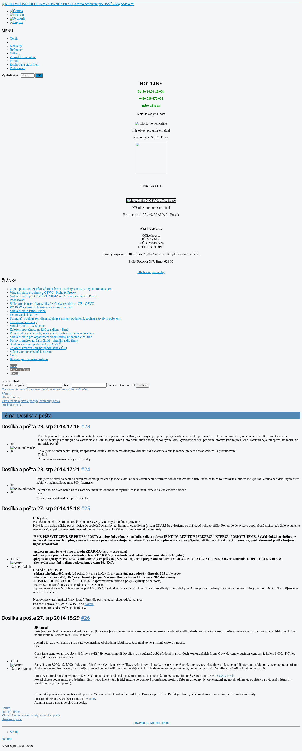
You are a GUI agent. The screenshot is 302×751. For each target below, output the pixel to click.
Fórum (14, 60)
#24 (85, 469)
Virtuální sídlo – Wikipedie (27, 326)
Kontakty (16, 46)
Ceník (14, 38)
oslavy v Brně (225, 675)
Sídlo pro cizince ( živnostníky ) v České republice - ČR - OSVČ (52, 303)
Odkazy (15, 53)
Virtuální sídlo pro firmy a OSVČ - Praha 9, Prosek (43, 292)
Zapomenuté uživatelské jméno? (49, 389)
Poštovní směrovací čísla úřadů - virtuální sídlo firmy (44, 340)
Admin (89, 604)
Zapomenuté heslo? (15, 389)
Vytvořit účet (79, 389)
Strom (14, 732)
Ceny (13, 355)
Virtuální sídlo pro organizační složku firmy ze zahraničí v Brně (51, 337)
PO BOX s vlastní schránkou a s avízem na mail (41, 307)
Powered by (141, 722)
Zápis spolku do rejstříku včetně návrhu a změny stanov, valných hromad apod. (61, 289)
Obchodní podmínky (151, 272)
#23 (85, 426)
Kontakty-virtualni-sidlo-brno (29, 359)
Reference (16, 49)
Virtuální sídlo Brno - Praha (28, 311)
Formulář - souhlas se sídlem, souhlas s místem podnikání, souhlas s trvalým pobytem (65, 318)
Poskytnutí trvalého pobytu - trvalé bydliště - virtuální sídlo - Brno (52, 333)
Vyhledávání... (11, 75)
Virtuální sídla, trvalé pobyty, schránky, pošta (31, 401)
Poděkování (17, 68)
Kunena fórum (159, 722)
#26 (85, 617)
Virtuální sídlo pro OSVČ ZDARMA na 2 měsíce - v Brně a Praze (53, 296)
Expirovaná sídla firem (24, 64)
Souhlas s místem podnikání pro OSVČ (35, 344)
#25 (85, 508)
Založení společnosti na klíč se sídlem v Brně (39, 329)
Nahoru (7, 739)
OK (39, 75)
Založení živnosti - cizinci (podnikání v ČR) (38, 348)
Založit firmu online (23, 57)
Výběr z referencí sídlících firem (31, 351)
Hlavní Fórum (11, 397)
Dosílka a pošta (12, 404)
